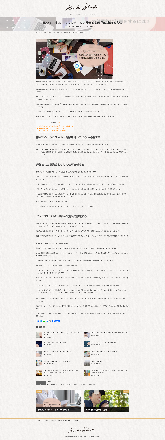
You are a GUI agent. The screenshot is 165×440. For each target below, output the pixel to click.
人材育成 (92, 384)
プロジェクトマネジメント (81, 384)
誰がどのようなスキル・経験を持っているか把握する (55, 126)
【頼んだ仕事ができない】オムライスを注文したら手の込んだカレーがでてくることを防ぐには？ (62, 372)
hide (58, 122)
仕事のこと (49, 382)
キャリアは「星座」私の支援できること (56, 342)
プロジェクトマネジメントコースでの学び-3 (57, 352)
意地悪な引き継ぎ (96, 361)
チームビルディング (53, 384)
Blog (52, 420)
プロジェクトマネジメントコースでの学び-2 (104, 352)
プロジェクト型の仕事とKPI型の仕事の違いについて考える (109, 333)
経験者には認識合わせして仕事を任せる (50, 128)
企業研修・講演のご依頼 (64, 420)
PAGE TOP (159, 425)
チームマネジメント (66, 384)
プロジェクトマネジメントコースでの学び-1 (57, 361)
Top (39, 420)
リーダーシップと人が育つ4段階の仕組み (103, 342)
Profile (46, 420)
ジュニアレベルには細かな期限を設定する (51, 130)
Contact (76, 420)
